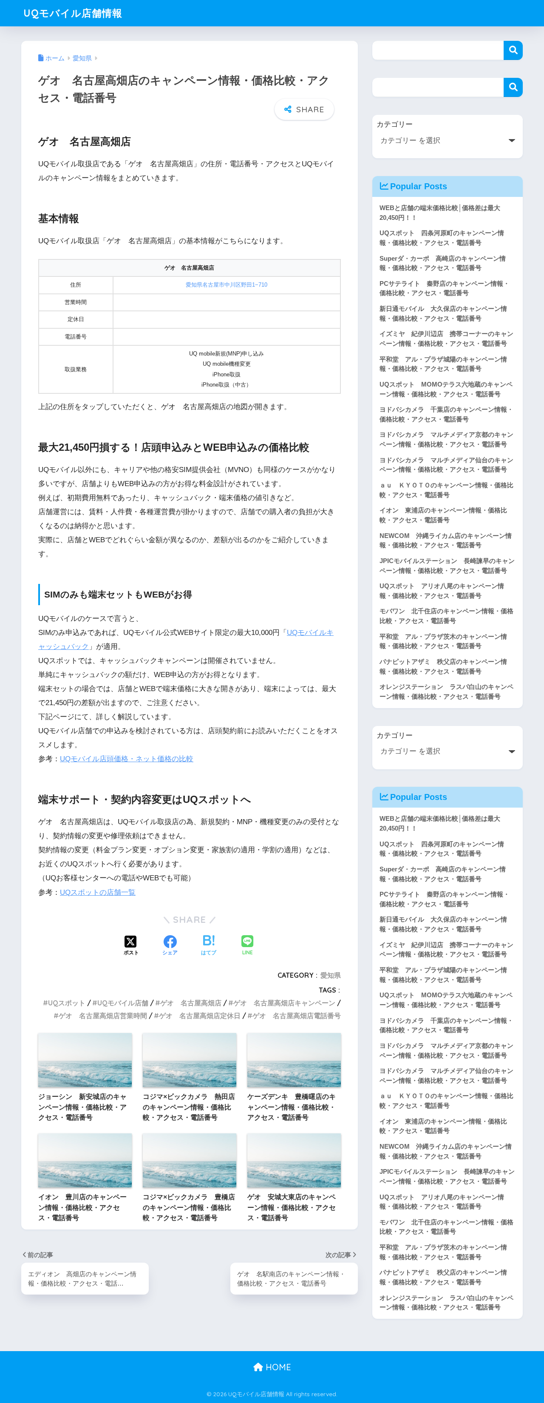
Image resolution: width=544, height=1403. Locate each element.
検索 (513, 50)
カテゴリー (395, 124)
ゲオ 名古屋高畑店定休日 (200, 1015)
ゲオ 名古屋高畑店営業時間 (103, 1015)
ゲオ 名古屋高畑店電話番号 (296, 1015)
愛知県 (330, 975)
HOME (277, 1367)
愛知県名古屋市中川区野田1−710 (226, 285)
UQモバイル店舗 (122, 1003)
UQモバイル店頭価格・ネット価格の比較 (126, 759)
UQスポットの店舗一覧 (98, 892)
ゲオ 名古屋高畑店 (190, 1003)
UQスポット (66, 1003)
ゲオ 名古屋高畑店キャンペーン (284, 1003)
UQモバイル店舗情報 (72, 13)
